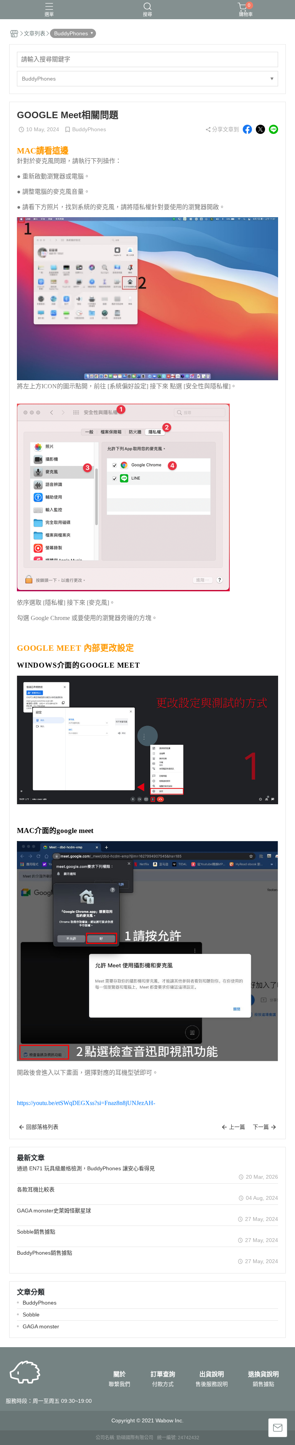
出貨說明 (211, 1374)
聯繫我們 (119, 1384)
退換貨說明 (263, 1374)
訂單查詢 (163, 1374)
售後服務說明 (212, 1384)
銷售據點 (263, 1384)
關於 (119, 1374)
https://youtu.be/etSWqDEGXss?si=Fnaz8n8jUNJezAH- (86, 1103)
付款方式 (163, 1384)
